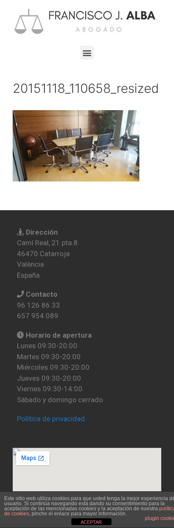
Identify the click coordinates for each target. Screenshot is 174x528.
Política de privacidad (51, 418)
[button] (87, 53)
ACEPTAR (91, 522)
